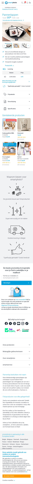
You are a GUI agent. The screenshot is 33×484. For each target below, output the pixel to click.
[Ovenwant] (24, 124)
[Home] (2, 7)
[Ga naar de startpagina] (11, 2)
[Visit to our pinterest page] (14, 323)
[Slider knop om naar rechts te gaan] (28, 45)
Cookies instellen (7, 480)
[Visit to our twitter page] (10, 323)
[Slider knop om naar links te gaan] (5, 45)
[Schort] (24, 148)
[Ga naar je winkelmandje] (30, 2)
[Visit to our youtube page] (19, 323)
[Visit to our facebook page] (6, 323)
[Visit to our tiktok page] (27, 323)
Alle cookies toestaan (9, 476)
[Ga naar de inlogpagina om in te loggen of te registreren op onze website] (24, 2)
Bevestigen (6, 283)
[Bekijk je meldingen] (27, 2)
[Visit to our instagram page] (23, 323)
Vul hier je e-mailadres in (10, 276)
